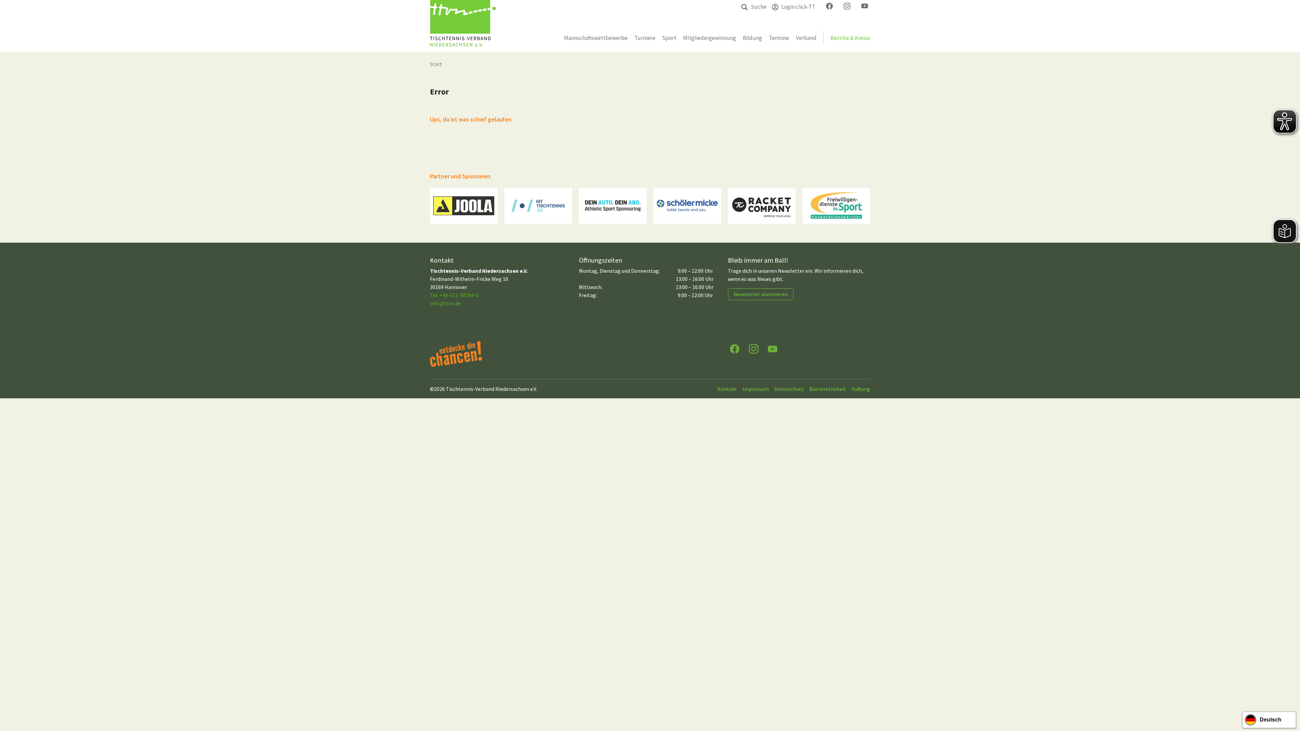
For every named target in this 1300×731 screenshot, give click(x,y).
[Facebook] (734, 348)
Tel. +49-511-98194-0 (454, 295)
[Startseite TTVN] (463, 26)
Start (436, 64)
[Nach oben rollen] (1288, 699)
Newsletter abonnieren (761, 294)
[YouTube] (772, 348)
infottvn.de (445, 303)
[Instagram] (753, 348)
